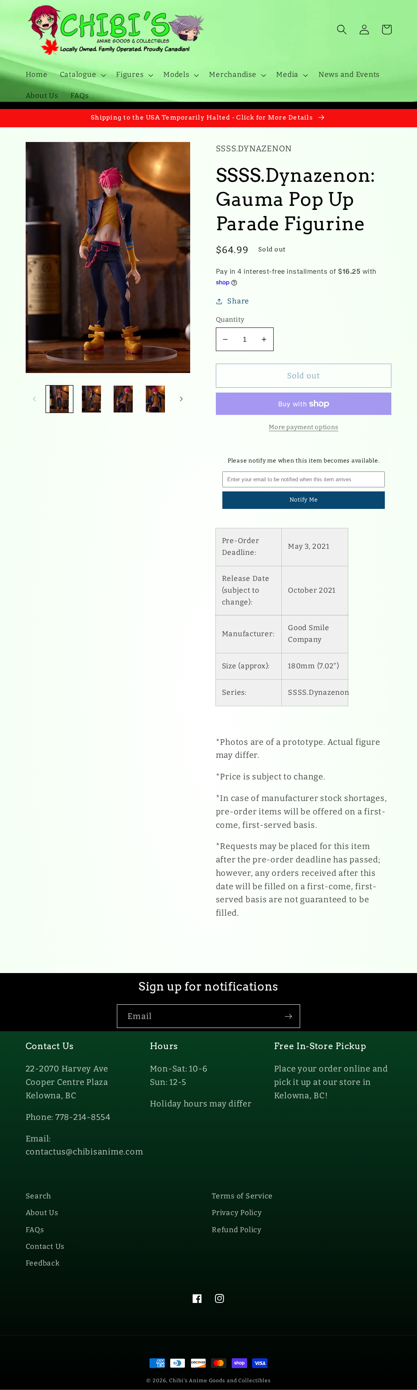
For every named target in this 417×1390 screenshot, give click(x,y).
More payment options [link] (303, 427)
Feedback (43, 1263)
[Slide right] (181, 399)
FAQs (35, 1230)
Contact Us (45, 1246)
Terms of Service (242, 1196)
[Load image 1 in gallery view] (59, 399)
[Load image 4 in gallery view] (155, 399)
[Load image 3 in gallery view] (123, 399)
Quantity (230, 319)
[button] (82, 74)
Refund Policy (236, 1230)
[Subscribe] (288, 1016)
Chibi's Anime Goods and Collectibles (220, 1380)
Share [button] (238, 301)
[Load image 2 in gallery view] (91, 399)
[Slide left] (35, 399)
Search (39, 1196)
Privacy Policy (237, 1213)
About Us (42, 1213)
